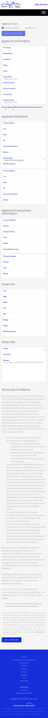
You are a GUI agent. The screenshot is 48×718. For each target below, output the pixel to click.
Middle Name (8, 53)
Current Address (8, 123)
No (13, 109)
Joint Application (30, 28)
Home (24, 657)
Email (5, 71)
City (4, 129)
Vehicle (5, 349)
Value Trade (24, 663)
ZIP (4, 140)
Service (24, 672)
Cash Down (7, 354)
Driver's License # (9, 88)
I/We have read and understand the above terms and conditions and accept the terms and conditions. (23, 605)
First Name (7, 48)
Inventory (24, 690)
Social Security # (9, 83)
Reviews (24, 675)
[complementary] (41, 711)
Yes (6, 109)
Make (5, 296)
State (5, 135)
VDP (24, 678)
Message (6, 360)
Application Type (9, 23)
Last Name (7, 59)
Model (5, 302)
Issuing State (7, 94)
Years (5, 237)
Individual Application (12, 28)
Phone (5, 65)
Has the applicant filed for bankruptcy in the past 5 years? (22, 107)
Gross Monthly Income (11, 249)
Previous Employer (9, 256)
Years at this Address (10, 146)
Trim (4, 308)
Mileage (6, 320)
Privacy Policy (40, 632)
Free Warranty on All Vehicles (24, 660)
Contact (24, 669)
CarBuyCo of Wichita (24, 693)
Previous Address (9, 171)
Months (5, 152)
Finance (24, 666)
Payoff (5, 326)
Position (6, 226)
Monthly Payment (9, 164)
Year (4, 291)
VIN (4, 314)
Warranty (24, 681)
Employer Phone (9, 232)
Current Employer (9, 220)
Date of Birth (7, 77)
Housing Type (8, 158)
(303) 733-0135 (41, 4)
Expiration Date (8, 100)
